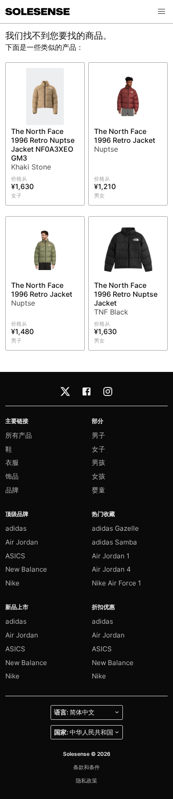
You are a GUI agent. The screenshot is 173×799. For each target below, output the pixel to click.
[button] (161, 11)
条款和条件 (86, 767)
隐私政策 (86, 780)
